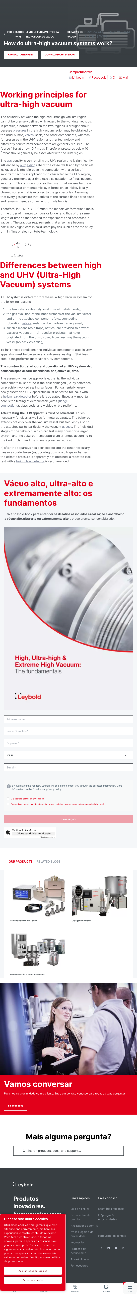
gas (9, 160)
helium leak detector (17, 396)
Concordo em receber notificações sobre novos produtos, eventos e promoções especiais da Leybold (57, 804)
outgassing (27, 165)
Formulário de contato (112, 1235)
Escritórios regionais (111, 1208)
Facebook (99, 77)
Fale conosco (15, 1105)
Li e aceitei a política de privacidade (27, 798)
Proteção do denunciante (78, 1251)
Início (10, 31)
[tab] (21, 861)
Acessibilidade (80, 1259)
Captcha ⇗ (47, 837)
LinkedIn (78, 77)
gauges (67, 426)
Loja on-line (78, 1208)
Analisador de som (82, 1225)
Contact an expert (20, 54)
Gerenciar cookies (33, 1280)
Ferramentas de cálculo (80, 1217)
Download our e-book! (60, 54)
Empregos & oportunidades (107, 1217)
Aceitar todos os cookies (33, 1271)
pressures (19, 130)
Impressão (77, 1242)
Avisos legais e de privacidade (82, 1234)
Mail (125, 77)
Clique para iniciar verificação (34, 833)
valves (29, 135)
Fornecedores (79, 1265)
